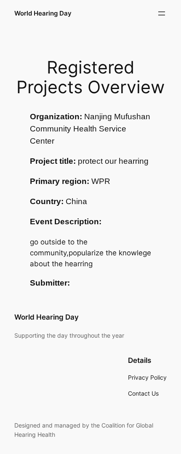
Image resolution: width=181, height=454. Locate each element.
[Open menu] (162, 13)
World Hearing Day (43, 13)
